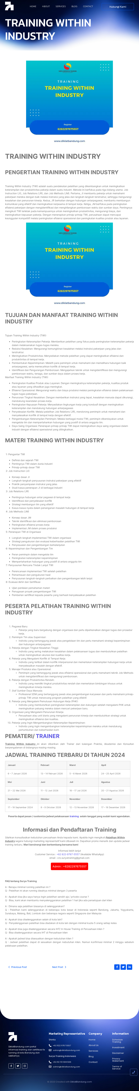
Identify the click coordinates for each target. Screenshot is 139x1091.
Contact (88, 6)
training (74, 816)
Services (61, 6)
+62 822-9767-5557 (68, 854)
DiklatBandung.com (81, 1081)
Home (33, 6)
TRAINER (47, 736)
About (46, 6)
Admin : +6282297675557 (69, 866)
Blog (74, 6)
